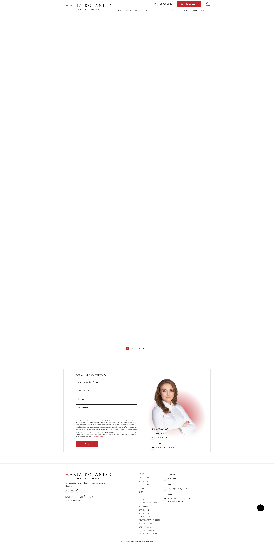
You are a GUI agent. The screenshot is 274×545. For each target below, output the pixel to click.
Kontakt (205, 11)
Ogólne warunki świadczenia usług (148, 532)
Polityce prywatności (98, 436)
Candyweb (149, 541)
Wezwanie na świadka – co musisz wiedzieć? (132, 325)
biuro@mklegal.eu (165, 447)
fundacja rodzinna (118, 36)
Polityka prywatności (149, 520)
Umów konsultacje (188, 4)
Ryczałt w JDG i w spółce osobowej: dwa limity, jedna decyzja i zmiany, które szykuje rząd (183, 71)
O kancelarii (144, 478)
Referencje (171, 11)
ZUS (180, 42)
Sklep (144, 11)
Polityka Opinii (145, 523)
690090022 (166, 4)
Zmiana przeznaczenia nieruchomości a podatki (84, 325)
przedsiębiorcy (124, 42)
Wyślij (86, 444)
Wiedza (183, 11)
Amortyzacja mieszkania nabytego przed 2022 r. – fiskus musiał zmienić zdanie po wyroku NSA (87, 181)
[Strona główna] (88, 7)
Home (118, 11)
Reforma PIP (139, 42)
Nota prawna (145, 527)
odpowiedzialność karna (168, 36)
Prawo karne (107, 42)
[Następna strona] (147, 348)
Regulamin (144, 510)
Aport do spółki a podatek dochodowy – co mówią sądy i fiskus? (136, 255)
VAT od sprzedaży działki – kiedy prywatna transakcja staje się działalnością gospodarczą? (185, 255)
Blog (141, 492)
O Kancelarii (131, 11)
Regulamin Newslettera (145, 515)
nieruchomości (147, 36)
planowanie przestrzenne (193, 36)
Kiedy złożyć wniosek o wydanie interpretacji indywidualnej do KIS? (82, 255)
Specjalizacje (145, 485)
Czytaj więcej (168, 113)
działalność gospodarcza (96, 36)
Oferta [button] (156, 11)
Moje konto (144, 506)
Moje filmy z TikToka (148, 503)
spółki (151, 42)
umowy (171, 42)
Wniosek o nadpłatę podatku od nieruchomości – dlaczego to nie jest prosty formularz (185, 327)
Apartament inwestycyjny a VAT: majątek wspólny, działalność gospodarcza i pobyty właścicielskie (136, 181)
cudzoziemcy (76, 36)
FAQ (195, 11)
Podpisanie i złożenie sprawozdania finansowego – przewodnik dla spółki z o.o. (184, 180)
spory (161, 42)
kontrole (133, 36)
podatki (95, 42)
